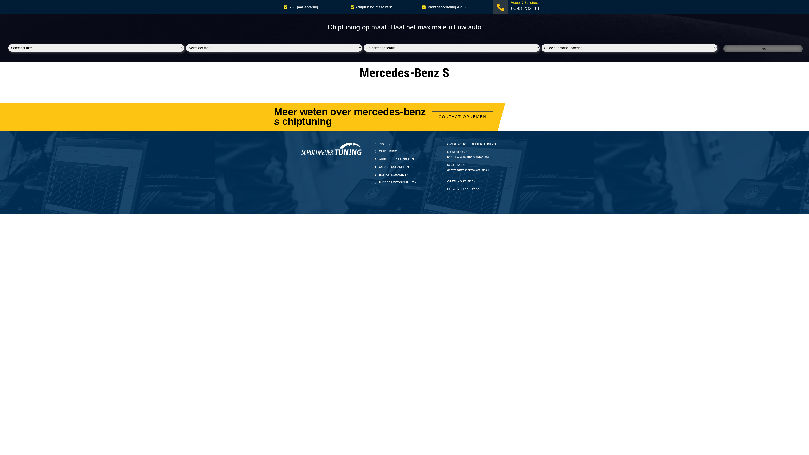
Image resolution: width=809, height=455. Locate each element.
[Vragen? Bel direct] (500, 7)
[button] (763, 48)
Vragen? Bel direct (524, 2)
